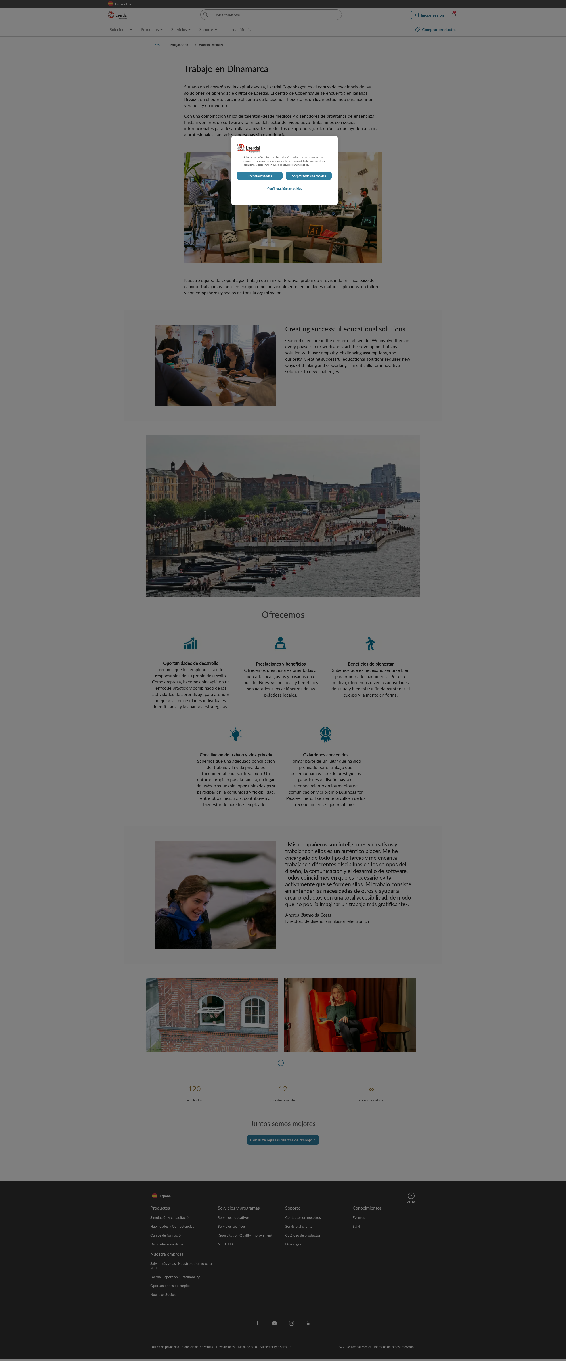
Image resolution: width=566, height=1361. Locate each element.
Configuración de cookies (284, 188)
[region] (284, 170)
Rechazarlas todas (260, 176)
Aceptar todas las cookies (309, 176)
